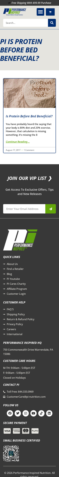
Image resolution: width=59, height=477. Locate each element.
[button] (40, 12)
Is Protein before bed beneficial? (29, 116)
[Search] (52, 23)
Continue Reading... (18, 141)
